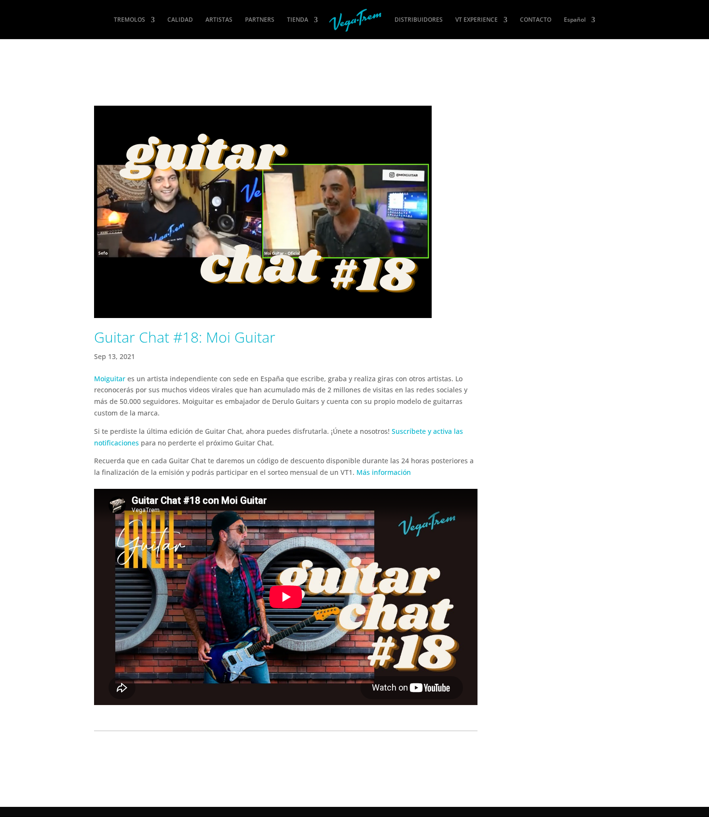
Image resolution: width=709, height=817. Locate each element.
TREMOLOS (129, 20)
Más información (383, 472)
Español (575, 20)
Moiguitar (109, 378)
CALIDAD (180, 20)
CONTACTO (535, 20)
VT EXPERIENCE (476, 20)
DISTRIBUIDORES (419, 20)
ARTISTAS (218, 20)
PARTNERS (259, 20)
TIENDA (297, 20)
